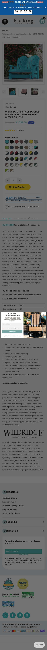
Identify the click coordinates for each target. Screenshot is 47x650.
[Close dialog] (44, 313)
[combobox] (4, 328)
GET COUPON (12, 331)
